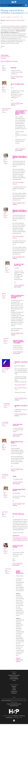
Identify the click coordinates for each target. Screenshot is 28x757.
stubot (5, 159)
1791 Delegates (6, 368)
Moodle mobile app (18, 514)
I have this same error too (17, 424)
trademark (15, 715)
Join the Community (6, 700)
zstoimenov (5, 512)
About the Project (14, 705)
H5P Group (22, 715)
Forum (14, 680)
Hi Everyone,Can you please (17, 442)
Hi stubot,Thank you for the (19, 264)
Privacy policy (9, 717)
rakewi (3, 293)
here (5, 35)
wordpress (3, 58)
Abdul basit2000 (6, 108)
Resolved (13, 67)
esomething (7, 403)
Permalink (4, 70)
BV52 (3, 87)
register (7, 61)
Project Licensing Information (14, 704)
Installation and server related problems (15, 20)
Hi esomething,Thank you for (19, 490)
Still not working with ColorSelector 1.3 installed (17, 297)
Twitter (14, 688)
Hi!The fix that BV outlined (18, 546)
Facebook (14, 686)
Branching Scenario (5, 56)
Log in (2, 61)
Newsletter (14, 693)
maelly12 (6, 338)
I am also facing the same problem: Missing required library (21, 112)
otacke (5, 548)
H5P (14, 711)
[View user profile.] (4, 85)
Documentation (14, 677)
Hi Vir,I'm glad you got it (17, 84)
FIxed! (14, 476)
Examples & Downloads (14, 675)
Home (14, 673)
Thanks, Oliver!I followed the (19, 572)
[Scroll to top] (14, 721)
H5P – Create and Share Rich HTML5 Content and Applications (14, 2)
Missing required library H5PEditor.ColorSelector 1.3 (20, 157)
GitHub (14, 689)
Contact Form (14, 691)
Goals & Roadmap (14, 678)
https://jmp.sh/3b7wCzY (20, 385)
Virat (8, 17)
